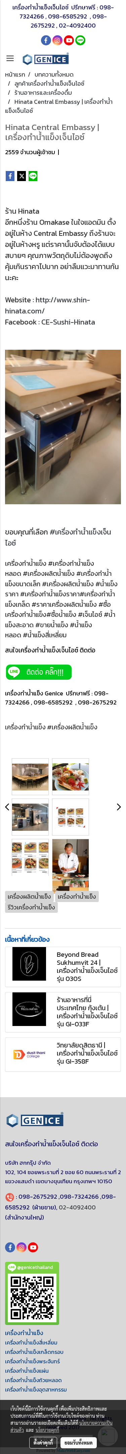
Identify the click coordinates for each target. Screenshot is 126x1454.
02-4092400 (77, 25)
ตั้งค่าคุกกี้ (43, 1443)
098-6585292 (68, 16)
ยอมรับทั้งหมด (79, 1443)
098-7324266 (79, 1196)
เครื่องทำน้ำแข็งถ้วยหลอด (33, 1380)
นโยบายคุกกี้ (47, 1430)
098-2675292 (37, 1196)
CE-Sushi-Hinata (68, 322)
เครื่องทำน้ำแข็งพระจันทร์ (32, 1361)
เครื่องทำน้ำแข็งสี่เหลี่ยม (31, 1342)
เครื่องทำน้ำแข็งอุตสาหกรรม (36, 1389)
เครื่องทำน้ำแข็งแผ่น (27, 1371)
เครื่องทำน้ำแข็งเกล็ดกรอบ (34, 1352)
